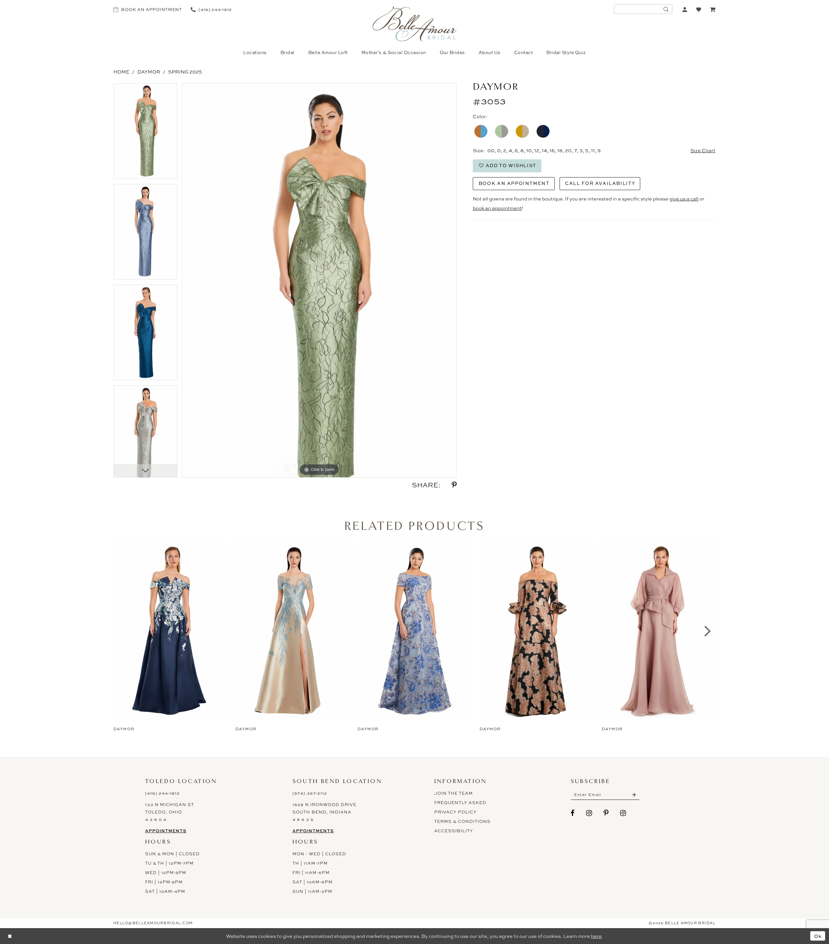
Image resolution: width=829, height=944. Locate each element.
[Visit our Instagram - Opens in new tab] (589, 813)
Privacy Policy (455, 812)
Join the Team (453, 793)
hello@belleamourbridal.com (153, 923)
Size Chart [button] (702, 150)
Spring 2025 (185, 71)
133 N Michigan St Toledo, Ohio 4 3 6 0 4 (169, 812)
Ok (818, 936)
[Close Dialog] (10, 936)
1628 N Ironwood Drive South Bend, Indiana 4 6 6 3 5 (324, 812)
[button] (685, 9)
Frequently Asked (460, 802)
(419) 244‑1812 (162, 793)
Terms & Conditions (462, 821)
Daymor (148, 71)
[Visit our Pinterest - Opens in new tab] (606, 813)
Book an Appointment (514, 183)
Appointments (166, 831)
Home (121, 71)
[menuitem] (148, 9)
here (596, 936)
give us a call (683, 198)
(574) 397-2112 (309, 793)
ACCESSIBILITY (453, 831)
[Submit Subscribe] (634, 795)
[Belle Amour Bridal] (415, 23)
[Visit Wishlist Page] (699, 9)
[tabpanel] (145, 133)
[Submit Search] (665, 9)
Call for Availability (600, 183)
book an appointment (497, 208)
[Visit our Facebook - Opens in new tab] (573, 813)
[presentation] (170, 631)
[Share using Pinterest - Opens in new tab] (454, 485)
